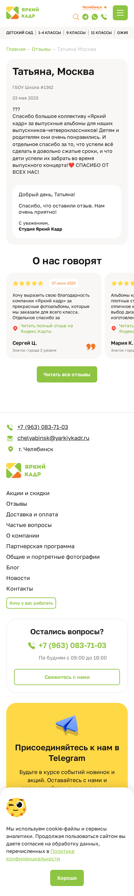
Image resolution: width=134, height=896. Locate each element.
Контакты (19, 588)
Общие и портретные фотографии (53, 556)
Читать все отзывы (67, 374)
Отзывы (16, 503)
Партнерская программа (40, 546)
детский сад (19, 32)
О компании (22, 535)
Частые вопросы (29, 524)
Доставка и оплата (32, 514)
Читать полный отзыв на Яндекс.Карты (47, 328)
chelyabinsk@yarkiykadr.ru (53, 437)
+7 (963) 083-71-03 (42, 426)
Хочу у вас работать (31, 603)
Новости (18, 577)
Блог (12, 567)
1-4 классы (49, 32)
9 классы (76, 32)
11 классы (101, 32)
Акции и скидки (28, 492)
